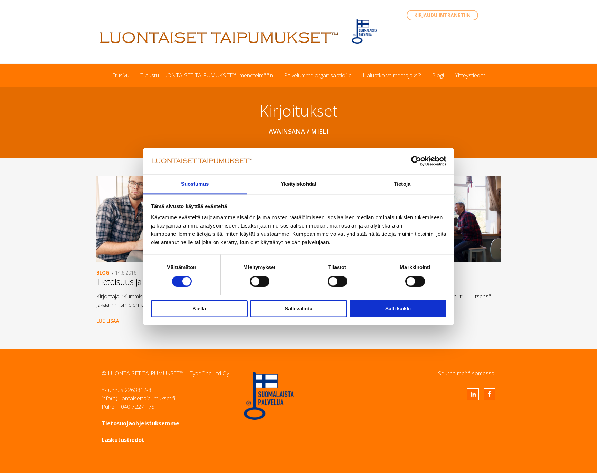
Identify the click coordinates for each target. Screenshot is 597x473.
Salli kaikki (398, 309)
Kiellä (199, 309)
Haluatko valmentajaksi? (392, 75)
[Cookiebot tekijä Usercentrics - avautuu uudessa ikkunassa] (416, 161)
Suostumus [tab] (195, 184)
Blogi (438, 75)
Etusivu (120, 75)
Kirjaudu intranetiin (442, 15)
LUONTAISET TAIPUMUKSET (219, 37)
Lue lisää (107, 320)
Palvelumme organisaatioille (318, 75)
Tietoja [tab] (402, 184)
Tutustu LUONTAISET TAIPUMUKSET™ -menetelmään (206, 75)
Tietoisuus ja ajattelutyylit (141, 281)
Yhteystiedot (470, 75)
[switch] (259, 281)
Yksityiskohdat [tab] (298, 184)
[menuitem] (120, 75)
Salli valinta (298, 309)
